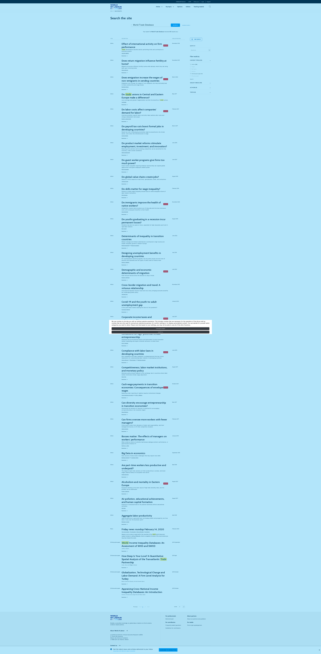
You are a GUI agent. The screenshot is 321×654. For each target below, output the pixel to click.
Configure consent (160, 328)
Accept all (160, 332)
